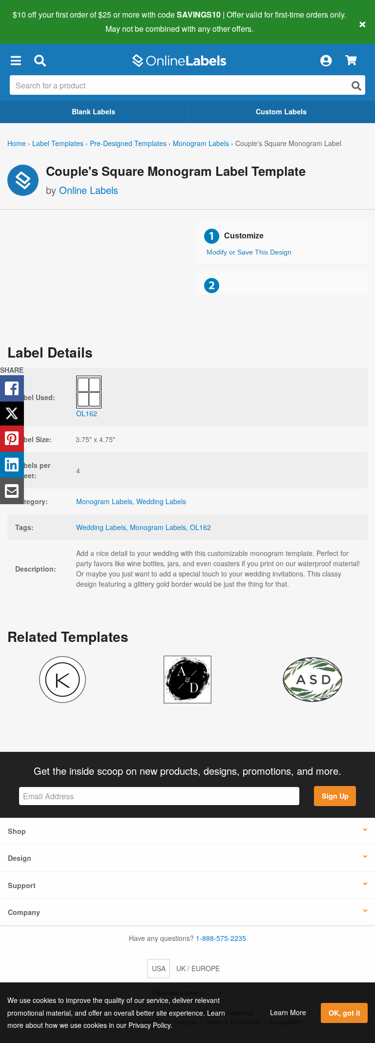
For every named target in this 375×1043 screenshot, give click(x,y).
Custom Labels (281, 111)
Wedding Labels (161, 501)
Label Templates (57, 143)
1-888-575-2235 (221, 938)
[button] (15, 60)
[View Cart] (351, 61)
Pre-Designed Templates (128, 143)
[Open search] (356, 86)
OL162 (200, 527)
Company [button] (24, 912)
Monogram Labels (201, 143)
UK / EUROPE (198, 968)
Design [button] (19, 858)
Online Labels (88, 190)
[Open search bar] (39, 60)
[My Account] (325, 60)
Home (16, 143)
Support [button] (22, 885)
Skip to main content (35, 21)
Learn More (288, 1012)
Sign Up (335, 796)
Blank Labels (93, 111)
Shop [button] (17, 831)
